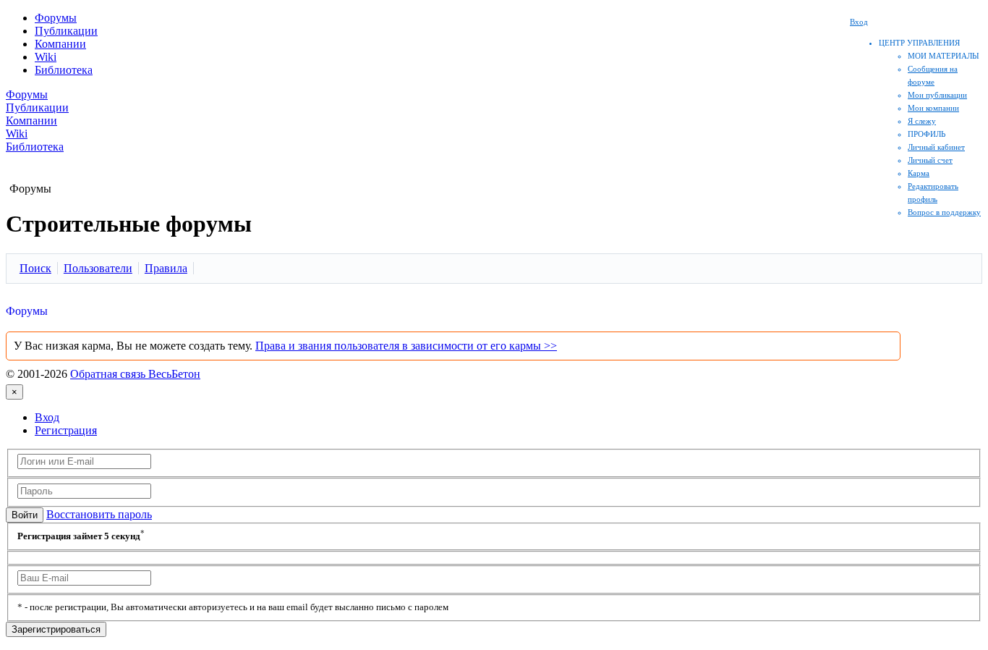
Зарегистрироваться (56, 629)
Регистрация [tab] (66, 430)
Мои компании (933, 108)
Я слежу (922, 121)
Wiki (45, 57)
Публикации (66, 31)
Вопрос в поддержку (944, 212)
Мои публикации (937, 94)
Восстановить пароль (99, 514)
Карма (918, 173)
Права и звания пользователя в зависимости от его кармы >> (406, 345)
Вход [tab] (47, 417)
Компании (60, 44)
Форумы (56, 18)
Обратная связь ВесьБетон (135, 374)
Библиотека (64, 70)
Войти (25, 515)
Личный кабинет (936, 147)
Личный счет (930, 160)
